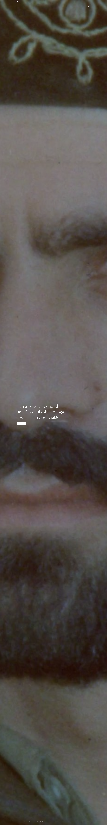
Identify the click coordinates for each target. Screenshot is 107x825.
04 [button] (24, 821)
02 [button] (18, 821)
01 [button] (16, 821)
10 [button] (40, 821)
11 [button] (42, 821)
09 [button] (37, 821)
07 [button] (32, 821)
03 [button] (21, 821)
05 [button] (26, 821)
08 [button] (34, 821)
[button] (87, 821)
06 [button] (29, 821)
